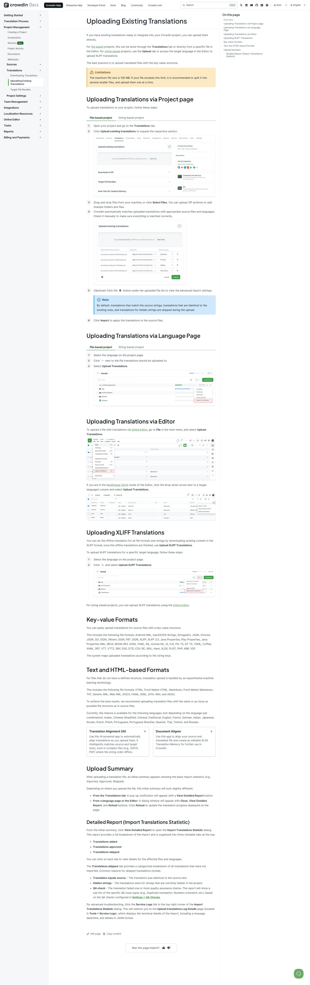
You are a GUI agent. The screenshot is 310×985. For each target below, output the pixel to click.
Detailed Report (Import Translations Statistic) (138, 822)
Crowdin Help (53, 5)
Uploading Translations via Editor (131, 421)
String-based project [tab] (131, 117)
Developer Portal (96, 5)
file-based (97, 46)
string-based (112, 51)
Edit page (96, 933)
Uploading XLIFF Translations (125, 532)
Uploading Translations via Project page (140, 99)
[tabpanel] (151, 223)
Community (137, 5)
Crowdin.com (155, 5)
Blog (123, 5)
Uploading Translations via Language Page (143, 335)
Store (113, 5)
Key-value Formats (112, 619)
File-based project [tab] (101, 117)
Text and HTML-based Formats (128, 669)
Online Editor (139, 429)
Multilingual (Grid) (117, 485)
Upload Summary (110, 768)
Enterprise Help (74, 5)
